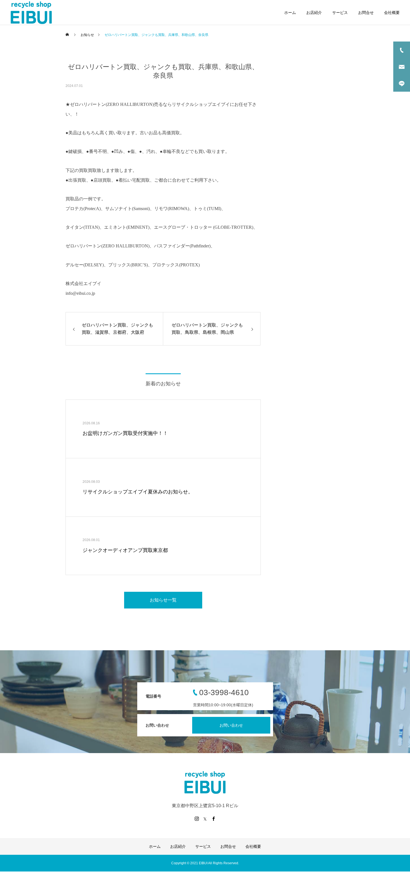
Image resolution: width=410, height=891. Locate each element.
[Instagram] (196, 818)
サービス (340, 12)
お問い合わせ (231, 725)
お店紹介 (314, 12)
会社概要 (392, 12)
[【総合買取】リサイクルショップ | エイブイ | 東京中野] (31, 12)
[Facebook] (213, 818)
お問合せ (366, 12)
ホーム (290, 12)
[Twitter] (205, 818)
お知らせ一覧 (163, 600)
